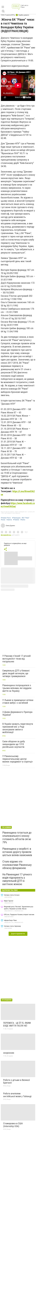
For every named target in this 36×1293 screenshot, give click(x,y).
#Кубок (22, 520)
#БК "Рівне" (25, 518)
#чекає (3, 520)
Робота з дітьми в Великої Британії (16, 1081)
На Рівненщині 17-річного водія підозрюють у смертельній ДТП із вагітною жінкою (17, 879)
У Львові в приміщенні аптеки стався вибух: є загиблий (17, 701)
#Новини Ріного (6, 518)
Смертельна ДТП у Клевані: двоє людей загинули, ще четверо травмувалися (16, 673)
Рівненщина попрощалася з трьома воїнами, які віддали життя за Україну (16, 688)
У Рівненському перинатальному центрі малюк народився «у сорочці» (17, 759)
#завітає (9, 520)
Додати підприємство (18, 934)
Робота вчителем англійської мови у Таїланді (17, 1095)
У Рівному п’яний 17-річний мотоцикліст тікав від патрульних (16, 659)
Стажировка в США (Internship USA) (13, 1125)
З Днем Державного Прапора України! (17, 713)
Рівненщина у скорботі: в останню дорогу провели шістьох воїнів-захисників (17, 852)
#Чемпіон (16, 520)
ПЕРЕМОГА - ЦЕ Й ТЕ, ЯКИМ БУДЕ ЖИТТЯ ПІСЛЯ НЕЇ (17, 1024)
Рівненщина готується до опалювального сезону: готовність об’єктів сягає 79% (17, 837)
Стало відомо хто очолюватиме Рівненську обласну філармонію (17, 865)
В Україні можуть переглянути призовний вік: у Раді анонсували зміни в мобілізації (17, 728)
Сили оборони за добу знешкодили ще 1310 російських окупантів (13, 744)
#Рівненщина (16, 518)
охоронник (8, 1052)
